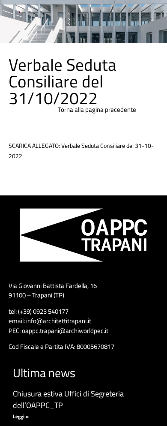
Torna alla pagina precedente (97, 109)
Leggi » (21, 416)
